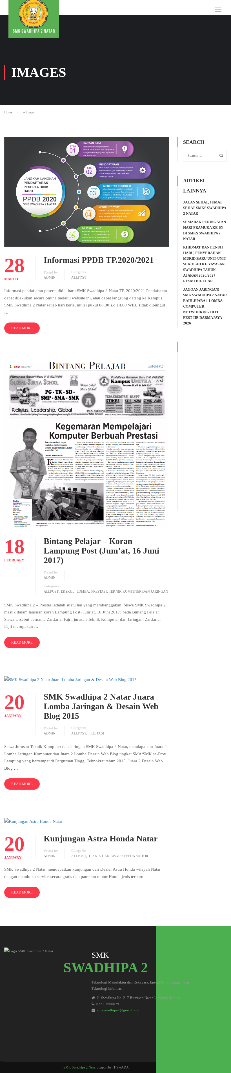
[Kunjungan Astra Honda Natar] (33, 821)
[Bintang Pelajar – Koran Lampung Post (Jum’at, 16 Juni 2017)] (86, 444)
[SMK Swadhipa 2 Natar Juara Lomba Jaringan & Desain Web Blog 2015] (70, 679)
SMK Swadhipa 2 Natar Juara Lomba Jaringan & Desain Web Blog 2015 (101, 706)
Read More (22, 328)
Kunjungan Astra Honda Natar (100, 838)
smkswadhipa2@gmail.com (118, 1010)
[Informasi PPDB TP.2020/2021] (86, 191)
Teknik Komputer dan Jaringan (138, 591)
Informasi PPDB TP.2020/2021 (99, 260)
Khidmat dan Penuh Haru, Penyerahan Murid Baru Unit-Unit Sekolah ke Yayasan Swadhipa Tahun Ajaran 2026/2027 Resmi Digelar (204, 264)
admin (49, 277)
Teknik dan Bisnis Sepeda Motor (118, 856)
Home (8, 112)
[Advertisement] (205, 426)
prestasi (99, 591)
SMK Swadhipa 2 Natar (79, 1067)
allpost (78, 277)
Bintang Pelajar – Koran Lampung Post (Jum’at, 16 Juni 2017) (101, 550)
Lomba (83, 591)
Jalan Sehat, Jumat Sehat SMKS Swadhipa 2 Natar (204, 208)
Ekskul (67, 591)
